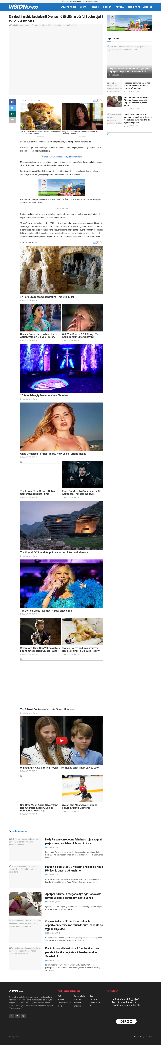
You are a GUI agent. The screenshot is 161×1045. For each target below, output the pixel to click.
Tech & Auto (134, 7)
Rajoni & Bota (79, 996)
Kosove (61, 999)
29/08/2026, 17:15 (53, 933)
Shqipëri (77, 1006)
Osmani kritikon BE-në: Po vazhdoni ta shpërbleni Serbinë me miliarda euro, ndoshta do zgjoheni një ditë (74, 925)
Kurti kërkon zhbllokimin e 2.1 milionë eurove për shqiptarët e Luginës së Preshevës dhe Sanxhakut (72, 952)
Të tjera (120, 7)
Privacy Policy (139, 1037)
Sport (83, 7)
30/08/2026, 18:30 (53, 875)
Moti (60, 1006)
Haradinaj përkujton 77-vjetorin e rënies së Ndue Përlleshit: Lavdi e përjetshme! (138, 85)
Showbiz (94, 7)
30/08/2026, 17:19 (53, 902)
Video (145, 7)
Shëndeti (107, 7)
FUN (59, 996)
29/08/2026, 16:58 (53, 960)
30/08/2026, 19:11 (53, 847)
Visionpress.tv (14, 1037)
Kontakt (149, 1037)
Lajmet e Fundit (68, 7)
